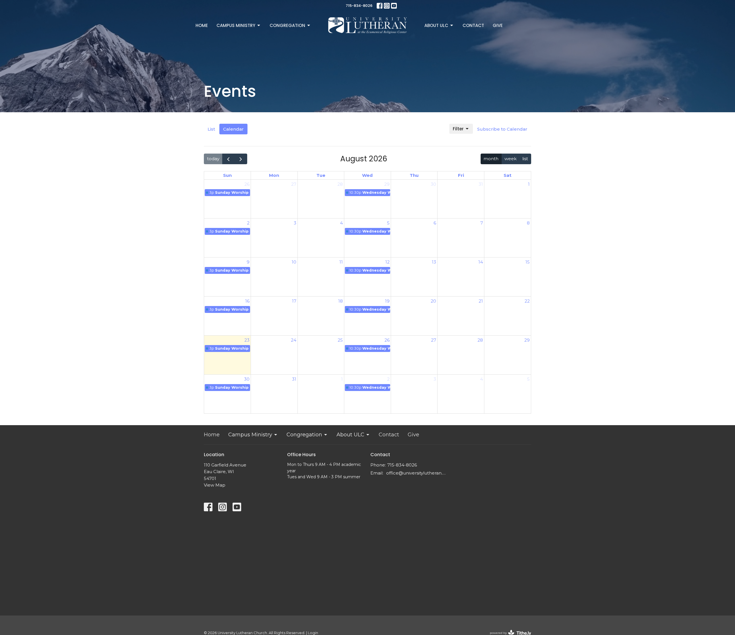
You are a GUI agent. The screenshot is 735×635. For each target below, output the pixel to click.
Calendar (233, 129)
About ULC (436, 25)
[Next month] (241, 159)
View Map (214, 485)
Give (498, 25)
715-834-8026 (359, 5)
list (525, 158)
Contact (473, 25)
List (211, 129)
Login (313, 633)
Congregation (287, 25)
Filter (458, 129)
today (213, 158)
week (510, 158)
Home (202, 25)
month (490, 158)
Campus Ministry (235, 25)
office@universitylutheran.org (417, 473)
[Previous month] (228, 159)
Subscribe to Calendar (502, 129)
